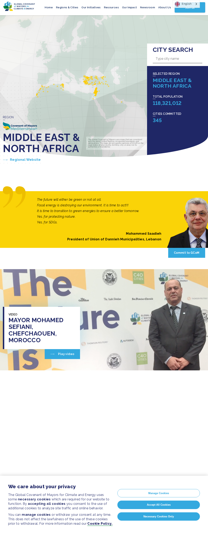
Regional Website (25, 160)
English (187, 3)
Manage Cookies (158, 493)
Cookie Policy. (100, 523)
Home (49, 7)
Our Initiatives (91, 7)
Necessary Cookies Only (158, 516)
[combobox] (186, 4)
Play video (65, 354)
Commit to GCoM (186, 252)
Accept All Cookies (159, 504)
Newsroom (147, 7)
